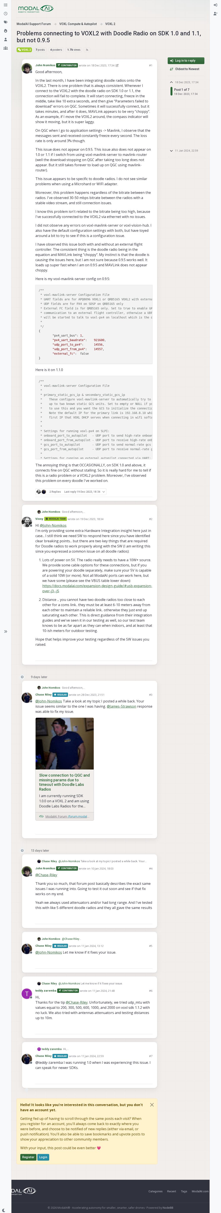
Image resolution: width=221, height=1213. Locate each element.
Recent (171, 1191)
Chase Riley (43, 694)
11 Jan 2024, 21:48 (103, 991)
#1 (150, 65)
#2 (150, 519)
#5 (150, 946)
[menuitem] (215, 5)
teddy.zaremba (45, 990)
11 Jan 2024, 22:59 (92, 1056)
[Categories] (5, 5)
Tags (184, 1191)
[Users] (5, 39)
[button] (5, 631)
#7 (150, 1056)
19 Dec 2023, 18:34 (91, 519)
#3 (150, 695)
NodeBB (168, 1208)
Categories (155, 1191)
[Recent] (5, 13)
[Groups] (5, 48)
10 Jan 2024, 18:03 (102, 868)
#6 (150, 991)
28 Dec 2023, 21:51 (92, 695)
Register (28, 1157)
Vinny (39, 518)
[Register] (215, 13)
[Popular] (5, 31)
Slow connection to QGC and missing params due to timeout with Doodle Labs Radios (64, 782)
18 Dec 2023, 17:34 (102, 65)
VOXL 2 (26, 50)
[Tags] (5, 22)
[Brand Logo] (36, 9)
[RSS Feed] (87, 49)
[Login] (215, 5)
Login (43, 1157)
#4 (150, 868)
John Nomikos (45, 65)
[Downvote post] (149, 491)
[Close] (152, 1105)
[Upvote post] (133, 491)
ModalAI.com (200, 1191)
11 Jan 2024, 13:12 (92, 946)
